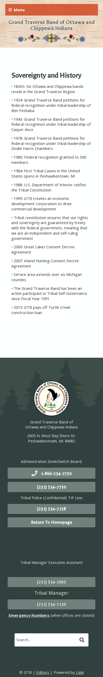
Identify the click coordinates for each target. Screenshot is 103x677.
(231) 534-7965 (51, 581)
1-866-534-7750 (56, 473)
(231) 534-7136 (51, 604)
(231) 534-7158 (51, 508)
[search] (46, 639)
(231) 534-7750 (51, 486)
